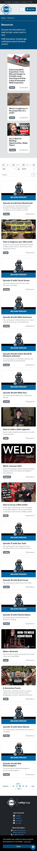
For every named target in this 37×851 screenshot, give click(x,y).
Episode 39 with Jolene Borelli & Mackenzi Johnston (17, 354)
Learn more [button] (27, 841)
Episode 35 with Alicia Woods (16, 726)
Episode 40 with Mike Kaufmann (17, 317)
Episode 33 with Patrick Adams (17, 614)
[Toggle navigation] (22, 9)
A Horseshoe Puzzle (12, 688)
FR (31, 2)
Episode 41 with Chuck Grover (16, 280)
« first (18, 783)
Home (3, 18)
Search (25, 2)
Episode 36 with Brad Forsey (15, 580)
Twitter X (18, 818)
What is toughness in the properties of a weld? (18, 110)
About (9, 2)
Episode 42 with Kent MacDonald (18, 203)
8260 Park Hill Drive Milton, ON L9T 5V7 (19, 831)
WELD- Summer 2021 (12, 465)
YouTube (18, 823)
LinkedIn (18, 816)
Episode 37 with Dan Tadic (14, 543)
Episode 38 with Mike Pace (15, 392)
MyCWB (31, 9)
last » (19, 788)
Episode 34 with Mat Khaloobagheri (12, 764)
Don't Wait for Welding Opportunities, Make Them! (18, 141)
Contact (16, 2)
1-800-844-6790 (18, 835)
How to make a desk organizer (16, 429)
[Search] (34, 175)
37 (16, 786)
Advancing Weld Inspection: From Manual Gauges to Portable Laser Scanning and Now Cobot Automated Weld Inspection (17, 76)
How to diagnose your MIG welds (18, 241)
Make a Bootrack (10, 651)
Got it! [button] (18, 846)
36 (13, 786)
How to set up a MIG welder (15, 504)
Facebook (19, 821)
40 (26, 786)
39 (23, 786)
